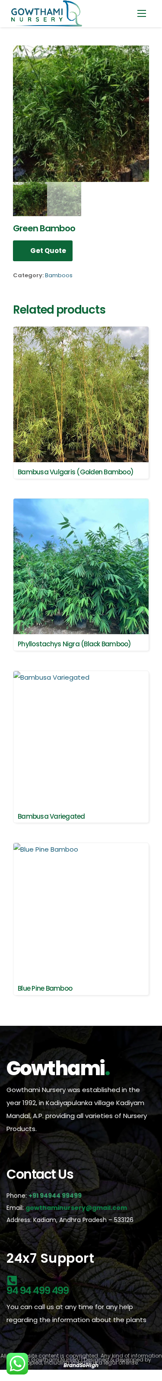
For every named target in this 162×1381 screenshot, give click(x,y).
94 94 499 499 (37, 1290)
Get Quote (48, 250)
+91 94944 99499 (56, 1195)
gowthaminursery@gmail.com (76, 1207)
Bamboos (59, 275)
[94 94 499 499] (11, 1279)
